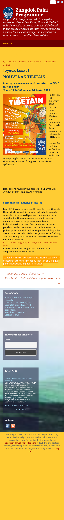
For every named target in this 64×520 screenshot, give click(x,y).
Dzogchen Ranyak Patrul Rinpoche (20, 442)
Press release (34, 61)
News (24, 61)
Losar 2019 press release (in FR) (18, 302)
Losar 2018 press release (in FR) (23, 273)
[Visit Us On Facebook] (7, 425)
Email (7, 339)
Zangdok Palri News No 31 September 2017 (16, 313)
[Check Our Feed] (12, 425)
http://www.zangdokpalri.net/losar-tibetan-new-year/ (30, 244)
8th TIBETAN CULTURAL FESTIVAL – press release (19, 308)
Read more (21, 409)
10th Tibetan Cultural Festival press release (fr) (33, 280)
